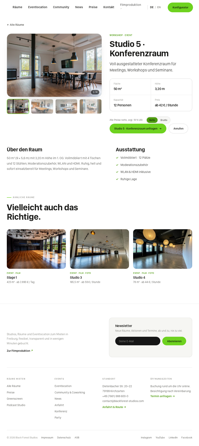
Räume (17, 7)
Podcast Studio (16, 405)
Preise (93, 7)
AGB (77, 437)
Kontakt (108, 7)
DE (152, 7)
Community (61, 7)
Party (58, 417)
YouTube (160, 437)
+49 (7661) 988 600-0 (115, 396)
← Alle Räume (15, 24)
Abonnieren (174, 341)
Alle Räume (14, 386)
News (79, 7)
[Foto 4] (90, 106)
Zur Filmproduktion (20, 350)
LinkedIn (173, 437)
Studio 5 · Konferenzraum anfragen (138, 128)
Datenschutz (64, 437)
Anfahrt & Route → (114, 407)
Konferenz (61, 411)
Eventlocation (37, 7)
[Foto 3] (66, 106)
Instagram (146, 437)
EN (159, 7)
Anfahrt (59, 405)
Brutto (164, 120)
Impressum (47, 437)
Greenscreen (15, 398)
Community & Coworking (70, 392)
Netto (152, 120)
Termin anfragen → (162, 396)
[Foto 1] (18, 106)
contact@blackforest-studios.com (123, 401)
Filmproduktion (130, 6)
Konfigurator (180, 7)
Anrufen (178, 128)
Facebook (186, 437)
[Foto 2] (42, 106)
